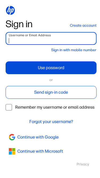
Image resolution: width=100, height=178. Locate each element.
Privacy (83, 164)
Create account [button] (83, 25)
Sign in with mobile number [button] (74, 50)
